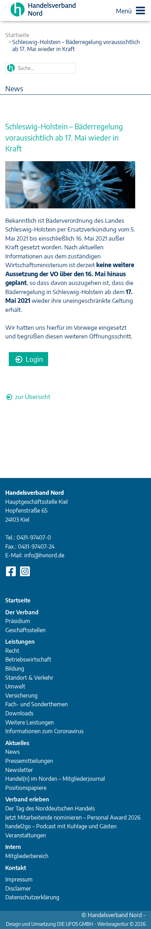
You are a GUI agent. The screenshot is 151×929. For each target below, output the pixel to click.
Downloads (19, 713)
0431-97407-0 (34, 537)
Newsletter (19, 769)
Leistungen (20, 641)
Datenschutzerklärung (32, 897)
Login (33, 359)
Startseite (17, 34)
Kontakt (15, 867)
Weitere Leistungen (29, 722)
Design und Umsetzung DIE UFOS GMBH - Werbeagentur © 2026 (76, 924)
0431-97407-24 (36, 546)
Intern (13, 846)
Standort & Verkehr (29, 677)
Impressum (19, 879)
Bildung (14, 668)
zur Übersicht (32, 396)
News (12, 751)
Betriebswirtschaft (28, 659)
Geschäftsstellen (25, 630)
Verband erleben (27, 799)
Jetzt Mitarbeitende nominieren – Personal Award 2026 (72, 817)
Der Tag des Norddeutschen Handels (50, 808)
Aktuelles (17, 742)
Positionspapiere (25, 787)
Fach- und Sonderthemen (36, 704)
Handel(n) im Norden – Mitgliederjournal (55, 778)
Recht (12, 650)
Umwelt (15, 686)
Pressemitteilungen (29, 760)
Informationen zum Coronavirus (44, 731)
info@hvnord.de (44, 555)
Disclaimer (18, 888)
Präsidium (17, 620)
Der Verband (22, 612)
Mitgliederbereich (26, 855)
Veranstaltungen (25, 835)
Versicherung (21, 695)
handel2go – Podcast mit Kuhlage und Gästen (61, 826)
